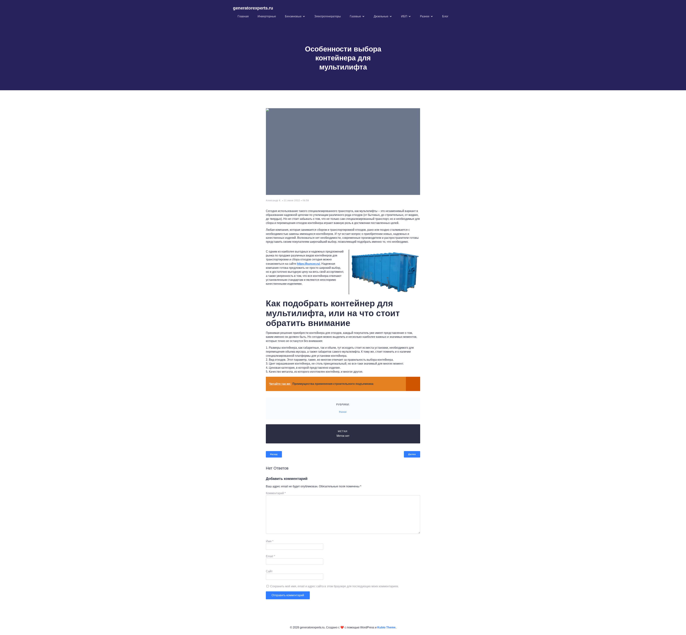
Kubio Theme (386, 627)
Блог (445, 16)
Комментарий (276, 493)
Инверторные (267, 16)
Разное (343, 412)
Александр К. (273, 200)
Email (270, 556)
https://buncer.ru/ (308, 263)
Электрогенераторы (327, 16)
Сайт (269, 571)
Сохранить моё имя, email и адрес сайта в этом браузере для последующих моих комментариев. (334, 586)
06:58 (306, 200)
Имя (269, 541)
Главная (243, 16)
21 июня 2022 (292, 200)
